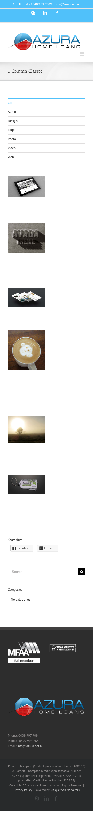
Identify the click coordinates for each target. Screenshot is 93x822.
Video (12, 148)
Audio (12, 112)
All (10, 103)
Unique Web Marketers (65, 790)
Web (11, 157)
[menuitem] (46, 102)
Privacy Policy (23, 790)
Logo (11, 130)
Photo (12, 139)
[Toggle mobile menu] (82, 54)
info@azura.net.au (68, 4)
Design (13, 121)
